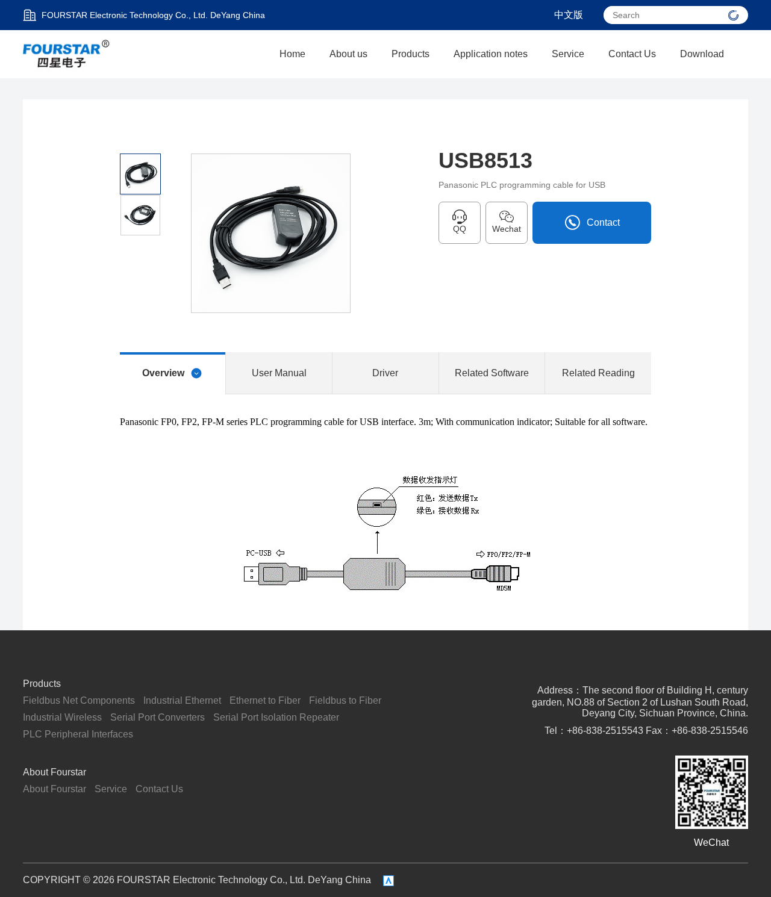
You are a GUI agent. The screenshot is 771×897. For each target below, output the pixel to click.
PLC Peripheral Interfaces (78, 734)
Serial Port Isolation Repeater (276, 717)
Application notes (491, 54)
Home (292, 54)
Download (702, 54)
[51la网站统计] (388, 880)
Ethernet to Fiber (265, 700)
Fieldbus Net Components (79, 700)
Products (410, 54)
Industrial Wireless (62, 717)
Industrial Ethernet (182, 700)
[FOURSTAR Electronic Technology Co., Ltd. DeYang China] (67, 53)
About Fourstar (54, 772)
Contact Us (632, 54)
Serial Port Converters (157, 717)
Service (568, 54)
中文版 (568, 15)
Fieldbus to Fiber (345, 700)
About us (348, 54)
